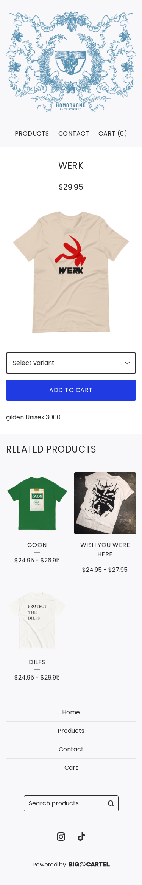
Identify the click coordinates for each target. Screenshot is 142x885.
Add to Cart (71, 390)
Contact (74, 133)
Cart (71, 767)
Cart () (112, 133)
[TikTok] (81, 836)
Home (71, 712)
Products (32, 133)
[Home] (71, 61)
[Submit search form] (110, 803)
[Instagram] (61, 836)
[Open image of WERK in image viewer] (71, 272)
